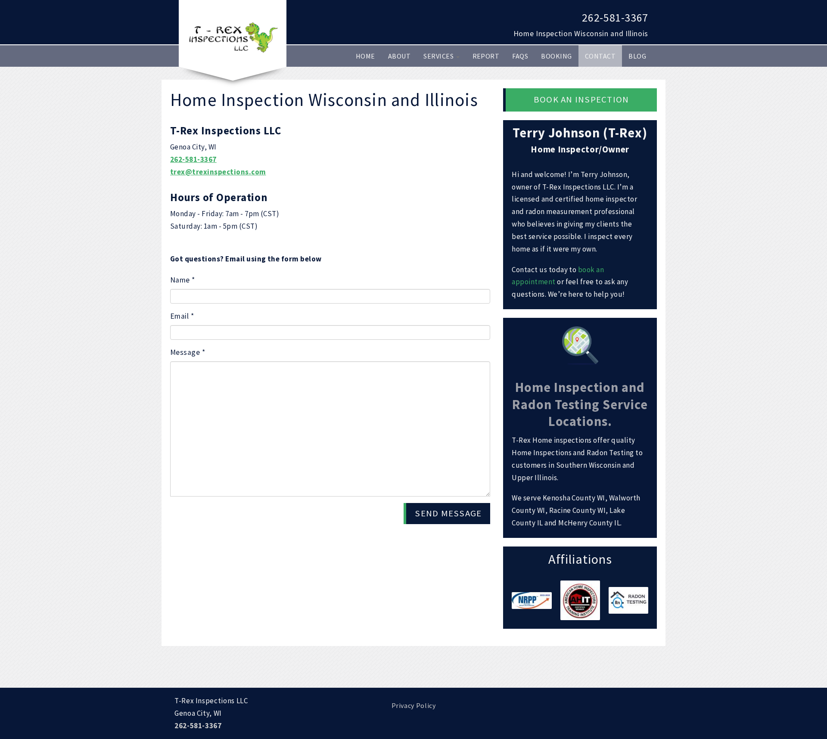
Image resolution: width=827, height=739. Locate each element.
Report (486, 56)
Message (187, 352)
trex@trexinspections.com (218, 172)
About (399, 56)
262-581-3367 (615, 18)
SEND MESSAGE (448, 513)
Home (365, 56)
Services (439, 56)
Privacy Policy (414, 705)
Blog (637, 56)
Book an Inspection (581, 99)
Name (182, 280)
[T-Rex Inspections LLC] (232, 37)
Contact (600, 56)
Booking (556, 56)
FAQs (520, 56)
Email (182, 316)
